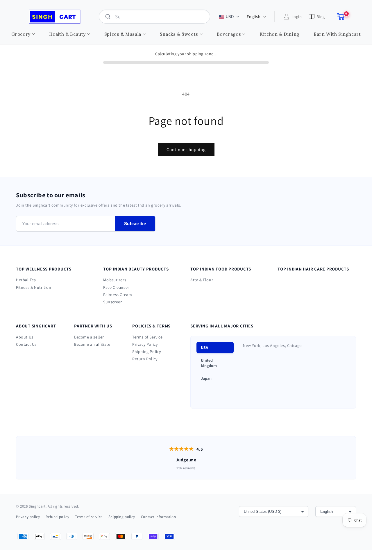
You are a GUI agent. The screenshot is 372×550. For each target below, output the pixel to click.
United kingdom (209, 363)
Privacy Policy (145, 344)
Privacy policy (28, 516)
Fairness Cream (117, 294)
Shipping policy (121, 516)
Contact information (158, 516)
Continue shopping (186, 149)
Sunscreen (113, 301)
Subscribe (135, 223)
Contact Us (26, 344)
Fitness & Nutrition (33, 287)
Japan (206, 378)
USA (204, 347)
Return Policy (145, 358)
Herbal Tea (26, 279)
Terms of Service (147, 337)
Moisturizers (114, 279)
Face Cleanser (116, 287)
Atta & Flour (201, 279)
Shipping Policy (146, 351)
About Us (24, 337)
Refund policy (57, 516)
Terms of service (89, 516)
